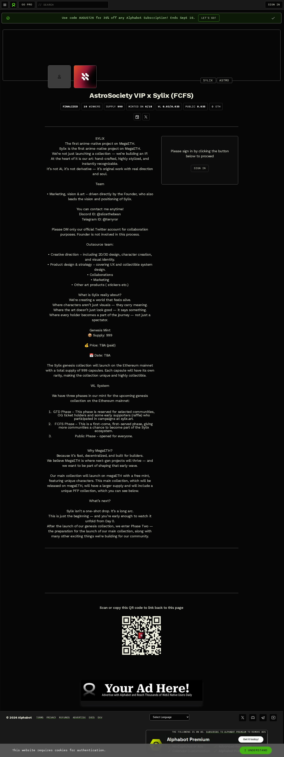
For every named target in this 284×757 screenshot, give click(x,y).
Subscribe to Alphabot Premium (226, 732)
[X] (146, 116)
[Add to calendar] (137, 116)
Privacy (51, 717)
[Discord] (252, 717)
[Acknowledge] (273, 18)
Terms (39, 717)
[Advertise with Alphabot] (141, 689)
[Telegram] (263, 717)
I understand (255, 750)
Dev (100, 717)
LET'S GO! (208, 18)
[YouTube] (273, 717)
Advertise (79, 717)
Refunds (64, 717)
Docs (92, 717)
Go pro (27, 4)
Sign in (274, 4)
